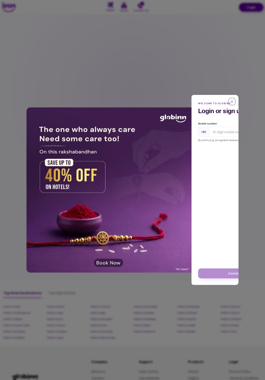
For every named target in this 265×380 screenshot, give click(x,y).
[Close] (232, 101)
